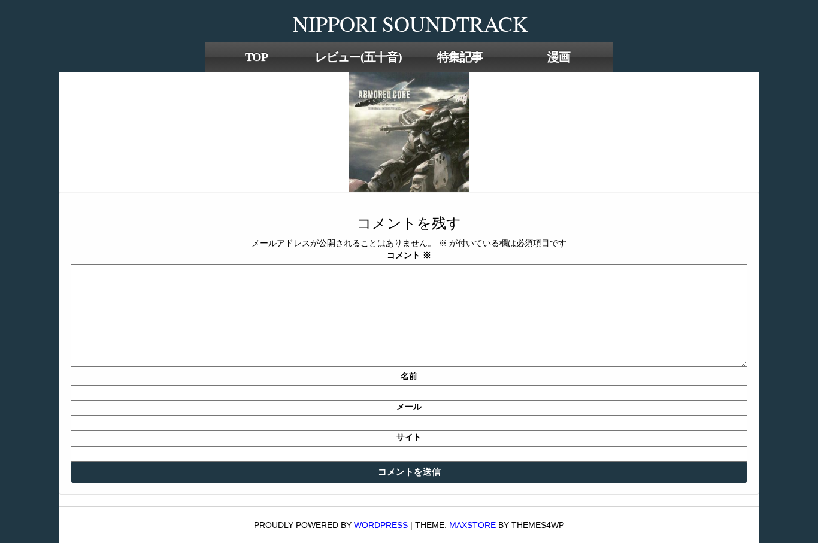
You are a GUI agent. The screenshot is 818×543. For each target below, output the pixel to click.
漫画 (558, 56)
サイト (409, 437)
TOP (256, 56)
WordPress (381, 525)
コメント (409, 255)
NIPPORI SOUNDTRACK (410, 23)
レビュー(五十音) (358, 56)
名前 (409, 376)
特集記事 (460, 56)
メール (409, 406)
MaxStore (472, 525)
